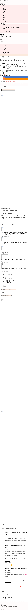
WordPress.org (7, 598)
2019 (4, 24)
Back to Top (3, 609)
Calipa (6, 545)
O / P (4, 16)
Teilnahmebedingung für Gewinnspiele (9, 606)
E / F (4, 8)
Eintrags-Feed (7, 596)
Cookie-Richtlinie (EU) (5, 36)
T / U (4, 20)
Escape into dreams (9, 280)
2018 (4, 28)
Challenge (2, 23)
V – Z (4, 22)
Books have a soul (8, 277)
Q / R (4, 18)
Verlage (2, 34)
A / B (4, 5)
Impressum (2, 604)
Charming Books (8, 278)
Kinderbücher (6, 14)
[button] (4, 77)
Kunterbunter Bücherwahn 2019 (13, 27)
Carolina (7, 568)
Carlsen (8, 30)
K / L (4, 12)
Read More (2, 74)
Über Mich (2, 35)
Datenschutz (3, 605)
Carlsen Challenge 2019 (11, 26)
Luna (6, 532)
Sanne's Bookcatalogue (9, 283)
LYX (7, 32)
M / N (4, 15)
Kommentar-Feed (8, 597)
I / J (4, 11)
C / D (4, 7)
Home (1, 3)
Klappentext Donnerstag (12, 60)
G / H (4, 9)
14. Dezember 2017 (4, 56)
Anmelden (6, 594)
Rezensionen (3, 4)
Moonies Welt (7, 281)
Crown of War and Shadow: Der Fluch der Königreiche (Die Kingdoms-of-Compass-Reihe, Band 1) (14, 269)
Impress (8, 31)
